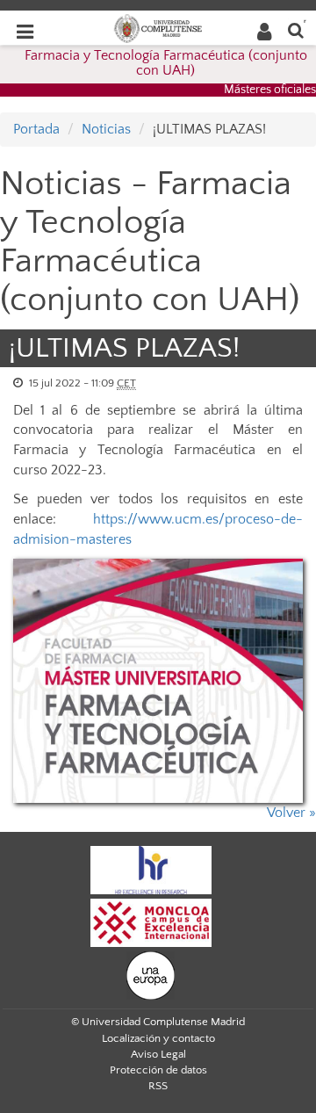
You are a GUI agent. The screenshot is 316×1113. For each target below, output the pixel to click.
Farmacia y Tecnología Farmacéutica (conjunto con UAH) (166, 63)
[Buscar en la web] (296, 29)
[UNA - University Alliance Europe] (150, 974)
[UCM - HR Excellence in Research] (151, 869)
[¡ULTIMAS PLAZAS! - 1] (158, 681)
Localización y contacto (158, 1038)
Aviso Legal (158, 1054)
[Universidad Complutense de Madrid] (158, 27)
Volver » (291, 812)
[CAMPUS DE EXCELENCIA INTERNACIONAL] (151, 921)
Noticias (106, 129)
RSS (158, 1086)
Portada (36, 129)
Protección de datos (158, 1070)
